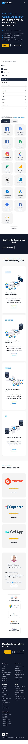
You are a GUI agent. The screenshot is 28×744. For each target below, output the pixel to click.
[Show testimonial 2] (8, 580)
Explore (14, 307)
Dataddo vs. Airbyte (6, 721)
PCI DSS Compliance (19, 690)
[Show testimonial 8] (19, 580)
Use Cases (18, 662)
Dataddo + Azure (6, 703)
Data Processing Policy (20, 688)
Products (4, 686)
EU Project (4, 678)
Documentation (5, 692)
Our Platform (5, 684)
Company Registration (20, 694)
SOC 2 (16, 692)
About (3, 664)
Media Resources (6, 672)
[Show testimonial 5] (14, 580)
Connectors (4, 688)
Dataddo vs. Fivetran (6, 712)
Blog (3, 668)
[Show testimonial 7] (17, 580)
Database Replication (19, 668)
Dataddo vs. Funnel (6, 719)
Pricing (3, 690)
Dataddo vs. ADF (5, 723)
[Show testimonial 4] (12, 580)
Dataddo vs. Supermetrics (5, 715)
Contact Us (4, 676)
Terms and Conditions (20, 684)
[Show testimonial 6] (15, 580)
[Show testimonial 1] (7, 580)
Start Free (5, 45)
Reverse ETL (17, 670)
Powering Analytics (19, 664)
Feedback (4, 698)
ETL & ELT (17, 666)
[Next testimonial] (16, 583)
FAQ (3, 694)
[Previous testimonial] (12, 583)
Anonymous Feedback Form (20, 697)
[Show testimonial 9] (20, 580)
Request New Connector (19, 117)
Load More (14, 228)
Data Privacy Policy (19, 686)
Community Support (6, 670)
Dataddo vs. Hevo (6, 717)
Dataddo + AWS (5, 705)
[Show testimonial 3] (10, 580)
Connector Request (6, 696)
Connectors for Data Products (19, 672)
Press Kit (4, 674)
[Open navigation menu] (24, 2)
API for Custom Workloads (18, 676)
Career (3, 666)
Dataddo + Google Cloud (6, 701)
